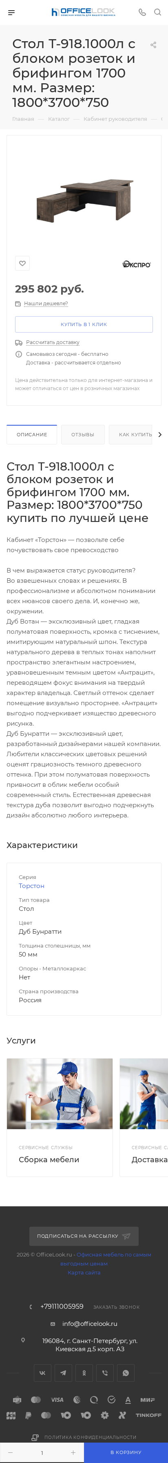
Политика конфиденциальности (90, 1437)
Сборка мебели (49, 1159)
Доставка (150, 1159)
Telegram (63, 1373)
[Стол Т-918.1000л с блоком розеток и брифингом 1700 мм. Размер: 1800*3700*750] (84, 192)
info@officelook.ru (89, 1324)
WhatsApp (126, 1373)
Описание (32, 434)
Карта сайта (84, 1272)
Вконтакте (42, 1373)
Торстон (31, 886)
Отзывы (83, 434)
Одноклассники (84, 1373)
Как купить (136, 434)
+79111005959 (62, 1306)
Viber (105, 1373)
